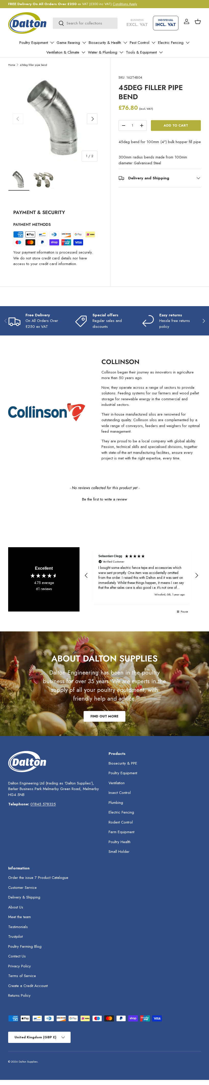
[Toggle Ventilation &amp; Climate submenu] (83, 52)
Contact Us (17, 956)
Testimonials (18, 927)
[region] (141, 575)
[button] (197, 21)
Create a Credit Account (28, 986)
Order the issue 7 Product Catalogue (38, 877)
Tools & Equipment (141, 52)
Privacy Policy (19, 966)
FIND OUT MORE (104, 716)
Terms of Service (22, 976)
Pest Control (139, 42)
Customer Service (22, 887)
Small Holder (119, 851)
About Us (15, 907)
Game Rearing (68, 42)
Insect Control (120, 792)
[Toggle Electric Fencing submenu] (188, 43)
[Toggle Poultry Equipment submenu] (52, 43)
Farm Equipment (121, 832)
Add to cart (176, 125)
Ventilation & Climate (62, 52)
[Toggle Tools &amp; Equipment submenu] (161, 52)
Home (11, 65)
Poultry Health (119, 842)
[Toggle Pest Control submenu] (153, 43)
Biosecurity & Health (105, 42)
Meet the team (19, 917)
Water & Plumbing (102, 52)
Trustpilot (15, 936)
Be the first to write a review (104, 499)
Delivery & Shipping (24, 897)
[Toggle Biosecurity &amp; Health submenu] (125, 43)
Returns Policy (19, 995)
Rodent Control (121, 822)
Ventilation (117, 783)
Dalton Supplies (28, 1061)
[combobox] (85, 23)
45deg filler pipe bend (33, 65)
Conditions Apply (125, 4)
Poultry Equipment (33, 42)
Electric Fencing (171, 42)
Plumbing (116, 802)
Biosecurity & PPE (123, 763)
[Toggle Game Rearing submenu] (84, 43)
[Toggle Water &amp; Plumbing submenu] (121, 52)
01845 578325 (43, 804)
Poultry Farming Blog (25, 946)
